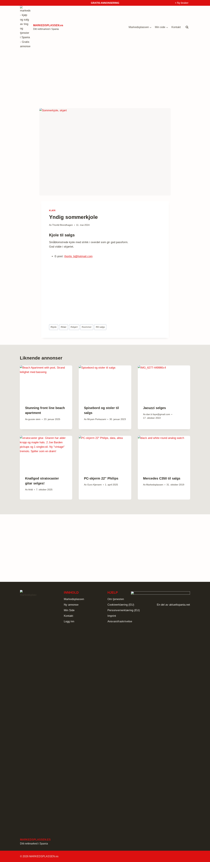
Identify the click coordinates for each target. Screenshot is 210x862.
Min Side (69, 610)
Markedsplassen (154, 484)
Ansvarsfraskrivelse (119, 621)
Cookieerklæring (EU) (120, 604)
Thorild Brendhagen (62, 225)
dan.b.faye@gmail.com (158, 414)
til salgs (100, 327)
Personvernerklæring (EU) (123, 610)
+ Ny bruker (181, 2)
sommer (87, 327)
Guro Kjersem (94, 484)
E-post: (59, 256)
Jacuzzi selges (154, 408)
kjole (54, 327)
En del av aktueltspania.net (173, 604)
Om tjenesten (115, 599)
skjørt (74, 327)
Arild (30, 489)
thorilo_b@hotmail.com (78, 256)
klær (63, 327)
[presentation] (46, 382)
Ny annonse (71, 604)
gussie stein (34, 419)
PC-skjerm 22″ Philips (101, 478)
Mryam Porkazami (96, 419)
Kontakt (176, 27)
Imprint (111, 615)
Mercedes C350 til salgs (161, 478)
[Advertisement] (105, 76)
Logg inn (69, 621)
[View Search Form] (187, 27)
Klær (52, 210)
